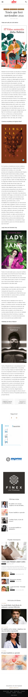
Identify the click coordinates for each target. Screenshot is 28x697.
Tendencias (19, 692)
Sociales (14, 692)
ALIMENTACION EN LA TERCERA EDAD (7, 402)
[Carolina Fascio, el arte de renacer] (4, 520)
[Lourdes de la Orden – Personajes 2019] (5, 588)
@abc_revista (14, 688)
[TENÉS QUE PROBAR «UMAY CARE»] (14, 551)
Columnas (6, 9)
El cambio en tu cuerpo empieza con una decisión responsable (13, 630)
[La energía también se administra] (4, 528)
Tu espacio (23, 691)
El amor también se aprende (17, 512)
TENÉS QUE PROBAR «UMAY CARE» (13, 562)
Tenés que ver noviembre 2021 (22, 402)
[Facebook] (11, 418)
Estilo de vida (13, 9)
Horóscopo (8, 692)
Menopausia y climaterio (15, 579)
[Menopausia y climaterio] (5, 581)
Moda (11, 691)
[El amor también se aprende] (4, 512)
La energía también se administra (15, 528)
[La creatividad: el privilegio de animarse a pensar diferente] (14, 616)
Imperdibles (21, 9)
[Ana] (5, 574)
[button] (2, 2)
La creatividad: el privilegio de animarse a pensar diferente (11, 606)
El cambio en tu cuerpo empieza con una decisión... (16, 504)
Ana (11, 572)
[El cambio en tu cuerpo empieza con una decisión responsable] (4, 504)
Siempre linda (6, 691)
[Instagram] (16, 418)
